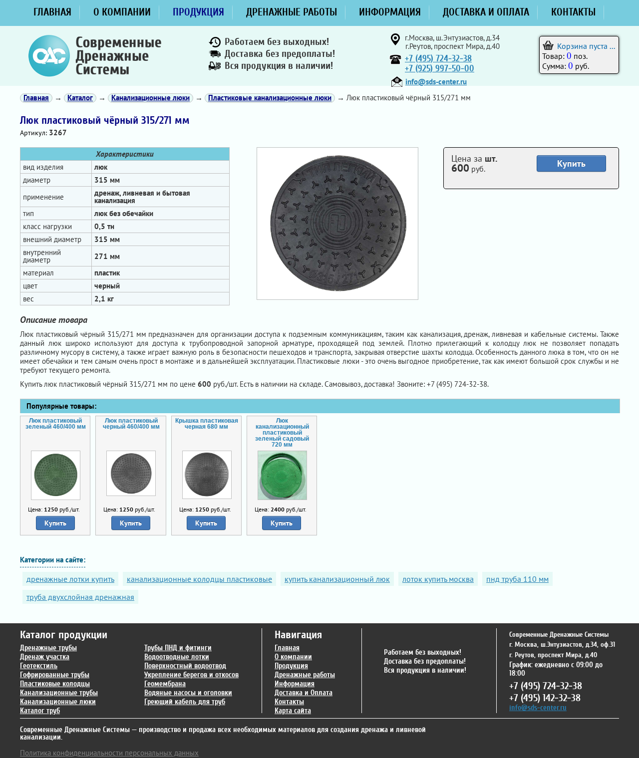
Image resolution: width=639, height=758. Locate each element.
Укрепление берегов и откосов (191, 675)
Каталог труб (40, 711)
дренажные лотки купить (70, 579)
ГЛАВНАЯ (52, 12)
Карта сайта (293, 711)
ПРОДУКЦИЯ (198, 12)
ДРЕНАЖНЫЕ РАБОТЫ (291, 12)
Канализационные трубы (59, 693)
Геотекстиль (38, 666)
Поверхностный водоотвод (185, 666)
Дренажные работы (305, 675)
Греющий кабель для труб (184, 702)
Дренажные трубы (48, 648)
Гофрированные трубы (54, 675)
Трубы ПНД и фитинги (178, 648)
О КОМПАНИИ (122, 12)
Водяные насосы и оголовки (188, 693)
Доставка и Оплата (303, 693)
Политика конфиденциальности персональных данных (109, 753)
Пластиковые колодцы (55, 684)
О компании (293, 657)
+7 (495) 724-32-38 (438, 58)
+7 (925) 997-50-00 (439, 68)
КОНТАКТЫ (573, 12)
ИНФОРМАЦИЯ (390, 12)
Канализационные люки (58, 702)
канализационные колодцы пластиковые (199, 579)
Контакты (289, 702)
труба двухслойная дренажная (80, 597)
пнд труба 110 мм (517, 579)
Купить (571, 163)
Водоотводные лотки (176, 657)
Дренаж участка (44, 657)
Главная (287, 648)
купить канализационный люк (337, 579)
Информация (295, 684)
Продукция (291, 666)
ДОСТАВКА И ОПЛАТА (486, 12)
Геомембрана (165, 684)
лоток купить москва (438, 579)
